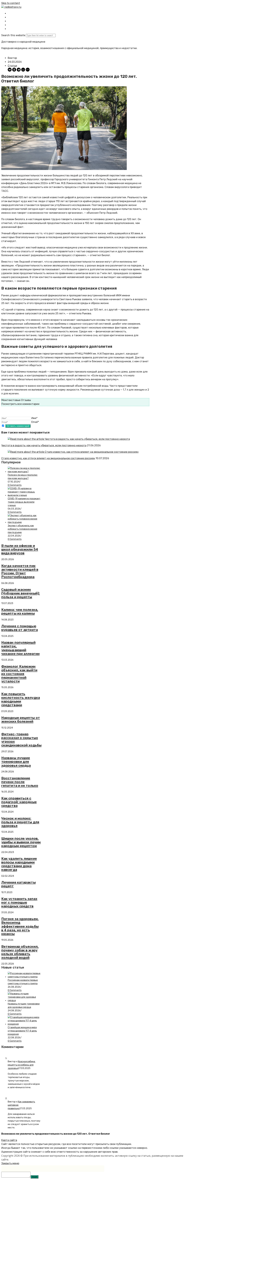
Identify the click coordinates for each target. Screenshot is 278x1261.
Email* (35, 421)
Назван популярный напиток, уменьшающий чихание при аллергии (20, 648)
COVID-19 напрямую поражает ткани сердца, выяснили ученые (24, 502)
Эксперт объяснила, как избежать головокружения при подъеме (22, 529)
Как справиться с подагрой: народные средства (19, 802)
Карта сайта (9, 1140)
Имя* (34, 418)
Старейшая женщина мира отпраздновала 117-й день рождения (22, 1031)
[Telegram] (19, 70)
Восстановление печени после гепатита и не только (19, 782)
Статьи (12, 65)
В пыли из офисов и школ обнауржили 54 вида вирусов (19, 549)
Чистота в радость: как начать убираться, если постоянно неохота (43, 445)
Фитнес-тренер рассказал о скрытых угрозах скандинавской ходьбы (21, 739)
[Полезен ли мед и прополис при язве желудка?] (24, 471)
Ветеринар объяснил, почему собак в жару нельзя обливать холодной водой (20, 952)
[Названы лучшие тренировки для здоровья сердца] (24, 1000)
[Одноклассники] (14, 70)
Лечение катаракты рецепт (18, 884)
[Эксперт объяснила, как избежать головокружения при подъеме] (24, 522)
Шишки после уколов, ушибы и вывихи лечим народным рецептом (21, 842)
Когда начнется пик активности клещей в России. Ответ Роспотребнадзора (19, 571)
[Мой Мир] (23, 70)
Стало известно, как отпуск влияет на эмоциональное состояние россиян (48, 458)
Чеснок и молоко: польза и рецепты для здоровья (20, 822)
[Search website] (10, 28)
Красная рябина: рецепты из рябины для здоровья (21, 1065)
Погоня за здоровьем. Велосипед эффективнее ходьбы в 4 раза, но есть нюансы (20, 926)
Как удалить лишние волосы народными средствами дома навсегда (19, 864)
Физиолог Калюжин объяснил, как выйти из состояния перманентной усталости (19, 673)
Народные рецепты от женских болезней (20, 719)
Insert (34, 1177)
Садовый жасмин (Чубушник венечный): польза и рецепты (20, 593)
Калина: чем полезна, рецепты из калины (19, 611)
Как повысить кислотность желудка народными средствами (20, 699)
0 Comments (15, 485)
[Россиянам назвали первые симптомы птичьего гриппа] (24, 976)
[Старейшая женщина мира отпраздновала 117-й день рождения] (24, 1024)
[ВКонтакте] (10, 70)
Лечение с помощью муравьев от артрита (19, 628)
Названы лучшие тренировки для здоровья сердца (16, 761)
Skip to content (10, 3)
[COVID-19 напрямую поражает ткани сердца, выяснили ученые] (24, 495)
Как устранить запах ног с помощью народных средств (19, 902)
